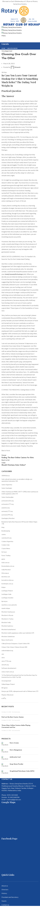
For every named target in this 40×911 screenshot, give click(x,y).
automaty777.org (7, 511)
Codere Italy (6, 545)
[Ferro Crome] (5, 744)
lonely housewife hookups (14, 274)
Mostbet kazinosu (7, 626)
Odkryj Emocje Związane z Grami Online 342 (16, 643)
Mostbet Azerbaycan (8, 612)
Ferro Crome (14, 743)
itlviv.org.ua (5, 573)
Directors (5, 889)
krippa (3, 587)
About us (5, 886)
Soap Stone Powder (16, 764)
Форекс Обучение (7, 695)
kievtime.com (6, 576)
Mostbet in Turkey (7, 619)
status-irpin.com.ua (8, 672)
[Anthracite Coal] (5, 758)
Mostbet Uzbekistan (8, 636)
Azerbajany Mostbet (8, 518)
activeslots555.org (8, 501)
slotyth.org (5, 665)
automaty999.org (7, 515)
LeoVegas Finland (7, 591)
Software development (9, 668)
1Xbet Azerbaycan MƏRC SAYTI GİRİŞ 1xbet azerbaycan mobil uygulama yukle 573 (20, 493)
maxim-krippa (6, 608)
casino (4, 534)
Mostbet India (6, 622)
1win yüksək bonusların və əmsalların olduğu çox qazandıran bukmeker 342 (17, 480)
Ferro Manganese (16, 750)
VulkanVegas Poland (8, 684)
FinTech (4, 552)
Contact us (5, 905)
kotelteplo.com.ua (7, 584)
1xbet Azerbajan (7, 488)
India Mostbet (6, 569)
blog (3, 527)
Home (3, 48)
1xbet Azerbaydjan (8, 497)
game (3, 559)
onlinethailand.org (7, 650)
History (4, 893)
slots (3, 657)
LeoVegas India (6, 594)
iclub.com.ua (5, 562)
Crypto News (6, 548)
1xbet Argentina (7, 484)
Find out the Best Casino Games (13, 717)
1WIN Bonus (6, 475)
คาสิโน (4, 698)
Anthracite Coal (15, 757)
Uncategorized (12, 48)
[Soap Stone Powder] (5, 765)
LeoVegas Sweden (7, 598)
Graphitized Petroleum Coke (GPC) (22, 771)
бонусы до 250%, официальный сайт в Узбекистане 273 (20, 691)
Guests (4, 901)
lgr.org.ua (4, 601)
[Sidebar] (2, 908)
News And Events (7, 640)
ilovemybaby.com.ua (8, 566)
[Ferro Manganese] (5, 751)
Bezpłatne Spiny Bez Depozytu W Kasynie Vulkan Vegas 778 (19, 523)
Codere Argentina (7, 541)
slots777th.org (6, 661)
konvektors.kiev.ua (7, 580)
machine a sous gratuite (9, 605)
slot (3, 654)
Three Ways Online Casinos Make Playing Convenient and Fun (16, 726)
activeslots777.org (8, 504)
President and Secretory (10, 897)
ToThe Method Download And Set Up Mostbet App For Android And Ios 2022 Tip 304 (19, 676)
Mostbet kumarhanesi (9, 629)
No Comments (16, 712)
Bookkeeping (6, 531)
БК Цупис (5, 688)
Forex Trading (6, 555)
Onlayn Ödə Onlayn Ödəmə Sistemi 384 (14, 647)
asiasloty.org (6, 508)
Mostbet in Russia (7, 615)
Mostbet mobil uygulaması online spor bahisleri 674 (18, 633)
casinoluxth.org (6, 538)
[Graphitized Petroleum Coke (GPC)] (5, 772)
